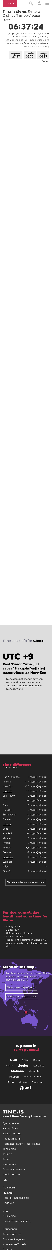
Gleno (9, 1065)
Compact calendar (14, 1169)
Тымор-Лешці (26, 1050)
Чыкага (7, 781)
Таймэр (7, 1154)
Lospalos (38, 1065)
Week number (12, 1174)
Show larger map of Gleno (21, 987)
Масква (7, 838)
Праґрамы (9, 1187)
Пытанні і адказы (14, 1239)
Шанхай (7, 862)
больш (45, 61)
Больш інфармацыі (16, 40)
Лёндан (7, 810)
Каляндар (9, 1164)
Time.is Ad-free (12, 1234)
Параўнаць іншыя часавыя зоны (25, 882)
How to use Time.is (14, 1244)
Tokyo (43, 55)
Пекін (30, 55)
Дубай (6, 843)
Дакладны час (12, 1123)
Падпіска (9, 1203)
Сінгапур (8, 857)
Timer (6, 1159)
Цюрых (7, 824)
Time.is (9, 3)
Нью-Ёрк (8, 786)
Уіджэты (8, 1192)
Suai (10, 1082)
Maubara (14, 1076)
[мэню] (47, 3)
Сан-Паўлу (9, 796)
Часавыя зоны (12, 1138)
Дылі (25, 1087)
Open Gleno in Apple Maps (21, 996)
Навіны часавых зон (16, 1197)
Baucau (37, 1060)
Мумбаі (7, 847)
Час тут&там (10, 1128)
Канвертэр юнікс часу (17, 1221)
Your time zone (12, 1133)
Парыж (15, 55)
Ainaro (25, 1060)
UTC (5, 800)
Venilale (23, 1082)
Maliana (17, 1071)
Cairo (5, 829)
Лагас (6, 805)
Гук (5, 1179)
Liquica (23, 1065)
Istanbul (7, 833)
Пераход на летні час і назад (21, 1143)
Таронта (7, 791)
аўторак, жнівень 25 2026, (28, 33)
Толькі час (9, 1148)
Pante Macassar (33, 1076)
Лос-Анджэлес (11, 777)
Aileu (13, 1060)
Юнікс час (9, 1216)
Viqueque (37, 1082)
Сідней (7, 871)
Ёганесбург (9, 814)
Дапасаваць (10, 1229)
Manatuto (34, 1071)
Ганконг (7, 852)
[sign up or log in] (39, 4)
